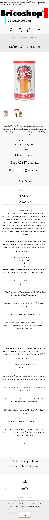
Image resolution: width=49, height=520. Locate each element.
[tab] (24, 190)
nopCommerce (28, 497)
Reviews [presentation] (24, 195)
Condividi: (24, 177)
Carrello (29, 29)
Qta (11, 170)
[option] (18, 113)
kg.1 (12, 466)
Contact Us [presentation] (24, 201)
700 (26, 466)
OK (24, 515)
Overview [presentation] (24, 190)
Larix (29, 140)
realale (34, 466)
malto (19, 466)
